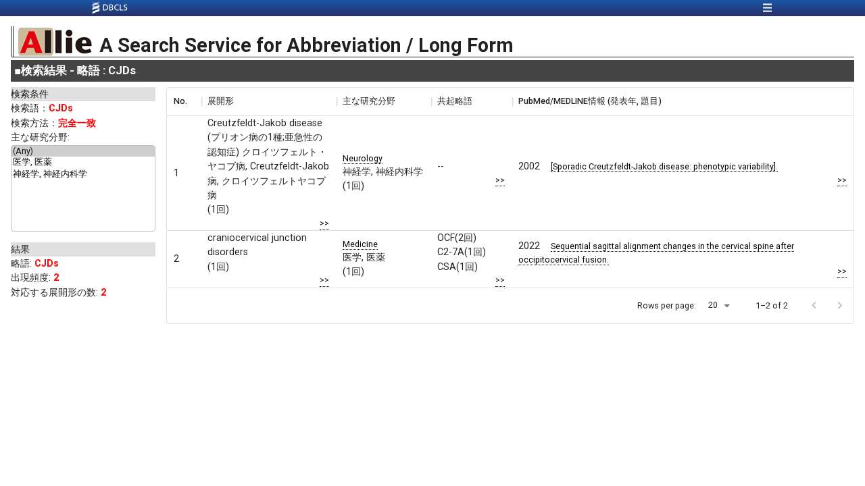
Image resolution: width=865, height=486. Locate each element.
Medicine (360, 244)
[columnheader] (184, 101)
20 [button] (713, 305)
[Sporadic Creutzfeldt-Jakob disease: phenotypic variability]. (664, 166)
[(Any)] (83, 151)
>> (324, 223)
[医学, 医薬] (83, 163)
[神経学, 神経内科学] (83, 175)
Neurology (362, 158)
